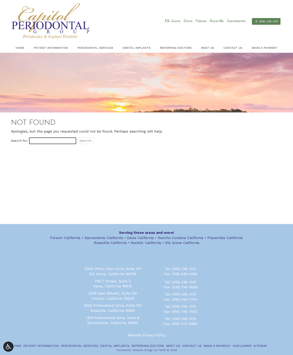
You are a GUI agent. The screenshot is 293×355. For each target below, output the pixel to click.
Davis (188, 21)
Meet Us (207, 47)
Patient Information (51, 47)
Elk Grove (173, 21)
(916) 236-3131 (184, 269)
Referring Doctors (176, 47)
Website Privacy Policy (147, 335)
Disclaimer (242, 346)
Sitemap (260, 346)
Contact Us (232, 47)
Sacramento (236, 21)
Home (20, 47)
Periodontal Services (95, 47)
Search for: (19, 140)
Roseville (217, 21)
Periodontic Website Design (134, 350)
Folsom (201, 21)
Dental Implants (136, 47)
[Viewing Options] (8, 346)
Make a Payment (264, 47)
